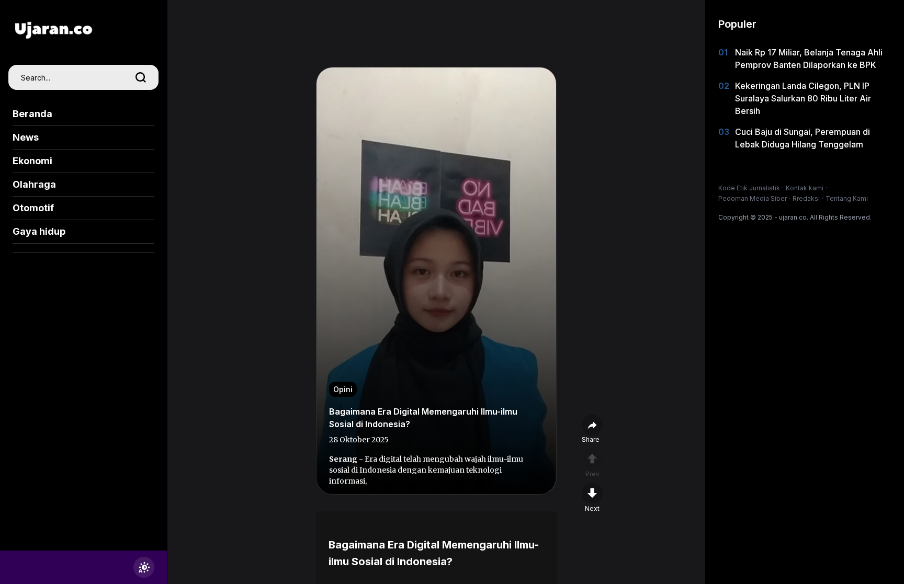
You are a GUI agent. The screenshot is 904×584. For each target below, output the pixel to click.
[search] (141, 77)
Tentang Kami (847, 198)
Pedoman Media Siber (752, 198)
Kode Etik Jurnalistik (749, 188)
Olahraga (34, 184)
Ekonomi (32, 160)
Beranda (32, 113)
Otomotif (33, 207)
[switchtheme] (143, 567)
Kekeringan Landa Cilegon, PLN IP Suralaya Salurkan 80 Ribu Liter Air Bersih (803, 98)
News (26, 137)
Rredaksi (806, 198)
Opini (343, 389)
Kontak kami (804, 188)
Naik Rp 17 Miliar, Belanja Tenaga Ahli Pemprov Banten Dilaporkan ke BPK (809, 58)
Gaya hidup (39, 231)
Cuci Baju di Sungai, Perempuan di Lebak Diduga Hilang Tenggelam (802, 138)
